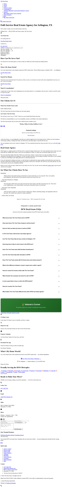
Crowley (27, 10)
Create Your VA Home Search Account (10, 312)
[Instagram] (3, 419)
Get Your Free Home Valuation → (31, 358)
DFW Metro (21, 372)
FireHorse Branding (5, 435)
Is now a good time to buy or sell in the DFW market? (18, 281)
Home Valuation (7, 14)
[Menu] (1, 20)
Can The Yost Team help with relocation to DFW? (16, 254)
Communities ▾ (7, 9)
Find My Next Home (6, 83)
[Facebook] (1, 126)
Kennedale (38, 370)
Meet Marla (6, 13)
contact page (51, 165)
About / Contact (7, 448)
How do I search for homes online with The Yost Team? (18, 270)
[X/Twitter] (2, 126)
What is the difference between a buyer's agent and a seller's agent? (22, 265)
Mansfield (11, 10)
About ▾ (6, 12)
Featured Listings (8, 8)
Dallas (15, 372)
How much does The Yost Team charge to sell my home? (19, 223)
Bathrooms (3, 53)
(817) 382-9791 (4, 388)
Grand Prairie (17, 10)
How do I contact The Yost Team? (12, 286)
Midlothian (45, 370)
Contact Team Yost (9, 17)
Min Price (3, 49)
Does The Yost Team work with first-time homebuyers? (18, 249)
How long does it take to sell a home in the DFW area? (18, 244)
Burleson (22, 10)
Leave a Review (17, 13)
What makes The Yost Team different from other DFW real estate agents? (23, 291)
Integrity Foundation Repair (17, 435)
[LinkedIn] (4, 126)
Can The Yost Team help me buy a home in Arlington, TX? (19, 239)
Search (5, 5)
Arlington (6, 10)
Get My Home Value (6, 72)
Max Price (3, 50)
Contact (11, 13)
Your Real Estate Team (6, 41)
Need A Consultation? (6, 95)
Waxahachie (8, 372)
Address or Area (4, 47)
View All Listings (31, 135)
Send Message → (18, 429)
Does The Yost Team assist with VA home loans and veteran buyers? (22, 260)
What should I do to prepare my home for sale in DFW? (18, 275)
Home (5, 3)
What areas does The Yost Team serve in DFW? (16, 217)
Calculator (6, 458)
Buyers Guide (7, 450)
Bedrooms (3, 52)
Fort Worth (17, 370)
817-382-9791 (4, 46)
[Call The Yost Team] (1, 485)
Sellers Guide (7, 451)
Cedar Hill (52, 370)
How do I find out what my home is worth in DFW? (17, 228)
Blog (5, 16)
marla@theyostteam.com (6, 397)
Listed (5, 6)
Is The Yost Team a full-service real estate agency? (17, 233)
